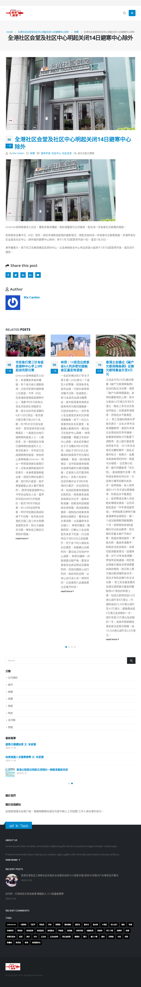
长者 (119, 936)
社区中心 (56, 153)
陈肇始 (9, 942)
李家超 (60, 930)
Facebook (8, 275)
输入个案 (94, 936)
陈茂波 (18, 942)
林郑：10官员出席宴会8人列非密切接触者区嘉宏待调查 (30, 366)
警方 (85, 936)
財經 (10, 727)
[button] (66, 647)
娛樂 (10, 691)
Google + (30, 275)
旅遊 (10, 705)
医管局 (57, 924)
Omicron (11, 924)
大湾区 (104, 924)
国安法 (77, 924)
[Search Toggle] (124, 13)
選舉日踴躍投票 (15, 771)
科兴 (35, 936)
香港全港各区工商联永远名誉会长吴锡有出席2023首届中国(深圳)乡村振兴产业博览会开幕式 (69, 744)
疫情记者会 (11, 936)
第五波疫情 (66, 936)
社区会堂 (67, 153)
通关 (103, 936)
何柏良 (41, 924)
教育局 (19, 930)
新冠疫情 (29, 930)
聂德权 (77, 936)
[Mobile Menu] (132, 13)
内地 (49, 924)
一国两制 (23, 924)
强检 (123, 924)
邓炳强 (111, 936)
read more (21, 591)
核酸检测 (90, 930)
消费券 (119, 930)
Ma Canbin (18, 153)
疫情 (127, 930)
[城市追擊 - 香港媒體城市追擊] (15, 13)
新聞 (32, 153)
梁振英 (99, 930)
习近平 (32, 924)
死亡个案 (109, 930)
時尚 (10, 713)
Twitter (15, 275)
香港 (26, 942)
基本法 (86, 924)
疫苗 (20, 936)
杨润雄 (69, 930)
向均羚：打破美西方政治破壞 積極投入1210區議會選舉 (37, 759)
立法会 (43, 936)
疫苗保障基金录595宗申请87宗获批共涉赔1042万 (120, 366)
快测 (130, 924)
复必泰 (95, 924)
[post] (10, 747)
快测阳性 (10, 930)
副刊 (10, 684)
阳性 (126, 936)
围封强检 (67, 924)
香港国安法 (36, 942)
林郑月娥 (79, 930)
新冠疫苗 (40, 930)
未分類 (11, 720)
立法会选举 (54, 936)
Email (38, 275)
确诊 (28, 936)
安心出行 (114, 924)
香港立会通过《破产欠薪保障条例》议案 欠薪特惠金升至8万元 (75, 368)
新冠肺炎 (51, 930)
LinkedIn (23, 275)
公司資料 (13, 677)
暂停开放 (45, 153)
